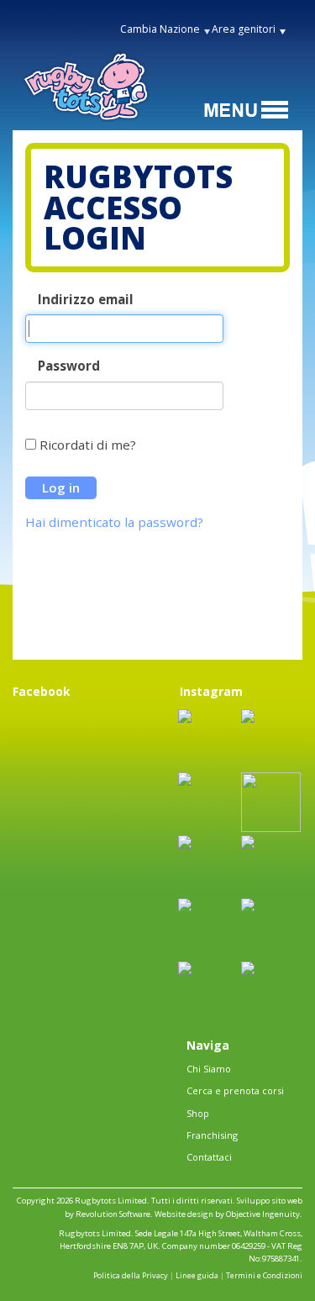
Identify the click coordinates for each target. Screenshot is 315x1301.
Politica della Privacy (130, 1275)
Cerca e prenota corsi (235, 1090)
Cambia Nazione (160, 29)
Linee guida (197, 1275)
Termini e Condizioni (264, 1275)
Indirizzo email (86, 299)
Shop (197, 1113)
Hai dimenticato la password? (114, 522)
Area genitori (244, 29)
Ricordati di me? (87, 445)
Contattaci (209, 1157)
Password (69, 366)
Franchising (212, 1135)
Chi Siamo (208, 1068)
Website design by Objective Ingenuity (227, 1214)
